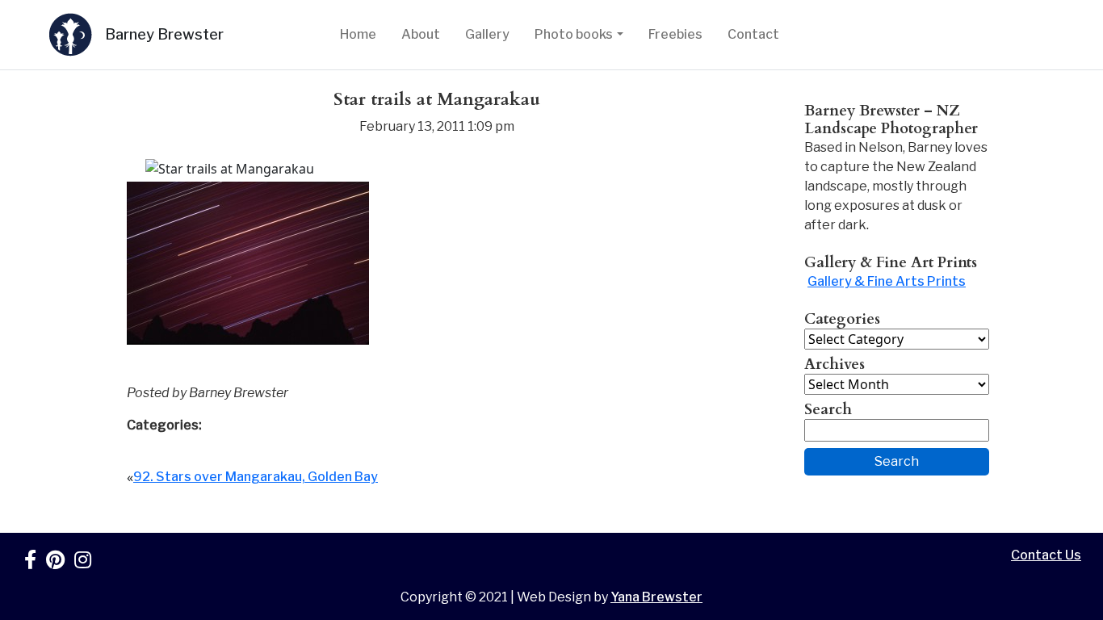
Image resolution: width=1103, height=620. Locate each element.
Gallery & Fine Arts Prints (886, 281)
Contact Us (1046, 555)
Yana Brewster (656, 597)
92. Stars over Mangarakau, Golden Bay (255, 476)
